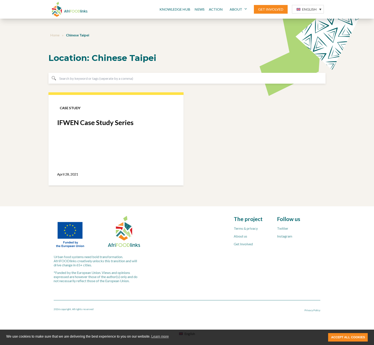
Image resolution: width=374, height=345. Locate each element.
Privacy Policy (312, 310)
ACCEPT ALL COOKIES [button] (348, 337)
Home (55, 35)
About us (240, 236)
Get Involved (243, 244)
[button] (308, 9)
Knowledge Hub (175, 9)
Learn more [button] (160, 336)
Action (216, 9)
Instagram (284, 236)
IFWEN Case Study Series (95, 122)
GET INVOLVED (270, 9)
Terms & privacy (246, 228)
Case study (70, 108)
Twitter (282, 228)
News (200, 9)
